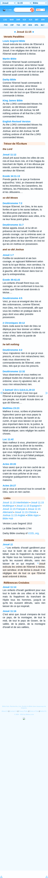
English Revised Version (17, 121)
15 (38, 563)
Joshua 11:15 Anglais (14, 515)
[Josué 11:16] (44, 399)
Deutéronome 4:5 (12, 298)
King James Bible (13, 100)
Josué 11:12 (9, 154)
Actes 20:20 (9, 464)
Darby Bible (9, 79)
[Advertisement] (24, 652)
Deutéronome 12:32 (14, 371)
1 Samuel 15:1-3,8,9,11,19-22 (19, 390)
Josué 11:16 (9, 611)
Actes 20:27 (9, 485)
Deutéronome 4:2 (12, 350)
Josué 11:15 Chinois (25, 512)
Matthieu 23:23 (11, 408)
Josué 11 (8, 544)
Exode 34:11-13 (11, 176)
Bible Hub (8, 518)
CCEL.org (33, 533)
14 (6, 547)
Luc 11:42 (8, 439)
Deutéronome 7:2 (12, 203)
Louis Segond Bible (14, 41)
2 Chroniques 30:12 (14, 323)
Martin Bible (9, 58)
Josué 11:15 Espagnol (28, 505)
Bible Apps (33, 515)
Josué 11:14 (9, 587)
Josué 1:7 (8, 255)
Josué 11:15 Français (14, 509)
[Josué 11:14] (3, 399)
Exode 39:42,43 (11, 279)
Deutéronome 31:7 (13, 224)
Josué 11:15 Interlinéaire (16, 502)
